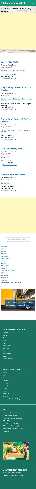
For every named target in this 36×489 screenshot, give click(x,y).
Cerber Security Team (16, 475)
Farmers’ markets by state (10, 413)
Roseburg (5, 277)
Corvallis (4, 253)
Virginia (5, 351)
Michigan (5, 338)
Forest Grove (6, 258)
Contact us (6, 431)
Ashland (4, 261)
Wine (23, 99)
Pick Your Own (13, 71)
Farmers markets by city (10, 415)
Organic (29, 99)
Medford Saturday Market (13, 174)
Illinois (4, 340)
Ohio (4, 343)
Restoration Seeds (9, 62)
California (5, 332)
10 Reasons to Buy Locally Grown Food (14, 426)
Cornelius (5, 273)
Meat (9, 99)
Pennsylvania (6, 345)
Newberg (4, 280)
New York (5, 335)
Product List (5, 157)
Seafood (3, 99)
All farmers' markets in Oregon (11, 282)
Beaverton (5, 256)
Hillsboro (4, 251)
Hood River (5, 265)
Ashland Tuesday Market (12, 149)
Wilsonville (5, 275)
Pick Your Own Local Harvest (11, 423)
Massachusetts (7, 353)
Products (4, 71)
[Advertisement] (18, 31)
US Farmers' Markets (13, 3)
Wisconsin (6, 348)
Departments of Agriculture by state (13, 428)
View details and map (10, 78)
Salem (4, 249)
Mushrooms (16, 99)
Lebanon (4, 268)
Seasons (22, 71)
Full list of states (8, 358)
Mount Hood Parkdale (8, 270)
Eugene (4, 263)
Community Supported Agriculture (12, 418)
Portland (4, 246)
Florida (4, 356)
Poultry (14, 130)
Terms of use (6, 420)
